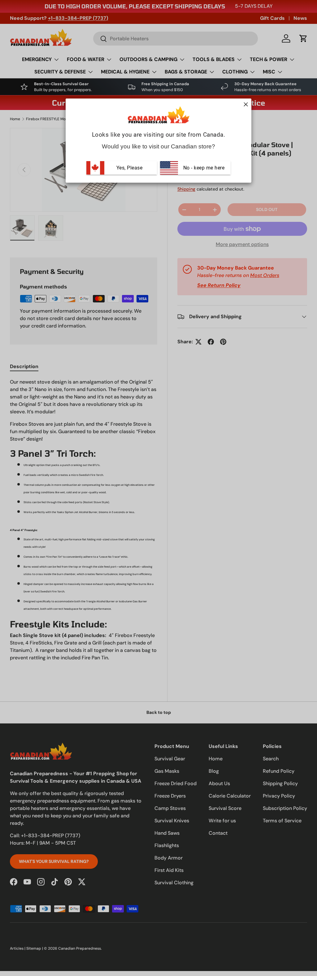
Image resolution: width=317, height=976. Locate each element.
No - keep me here (203, 167)
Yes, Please (129, 167)
